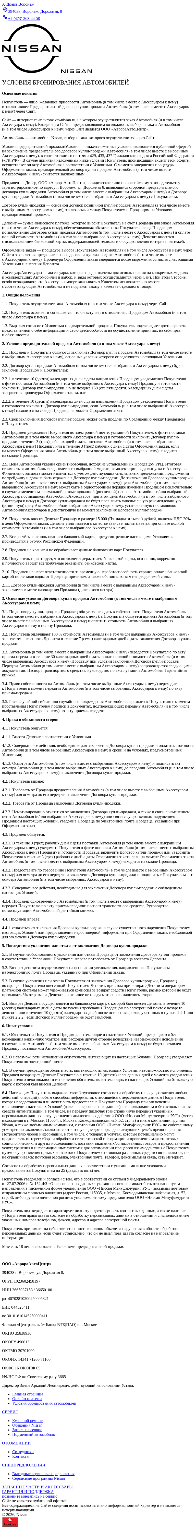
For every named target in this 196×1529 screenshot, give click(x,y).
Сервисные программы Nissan (38, 1478)
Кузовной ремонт (27, 1420)
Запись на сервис (27, 1430)
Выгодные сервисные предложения (43, 1474)
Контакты (20, 1456)
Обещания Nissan (27, 1425)
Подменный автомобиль (33, 1434)
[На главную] (47, 71)
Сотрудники (23, 1452)
